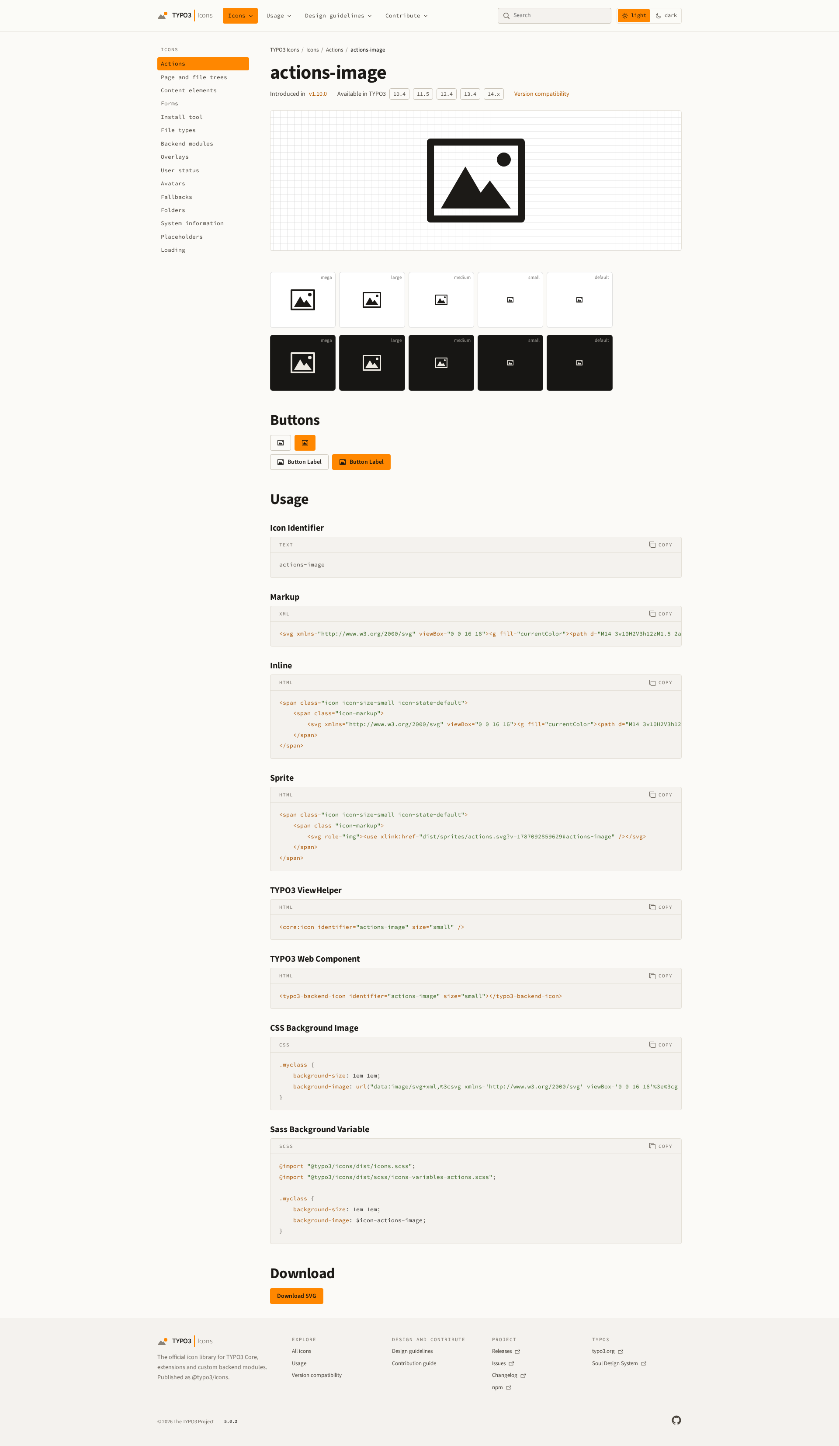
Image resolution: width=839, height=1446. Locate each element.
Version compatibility (541, 94)
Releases (502, 1351)
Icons (237, 15)
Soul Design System (615, 1363)
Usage (275, 15)
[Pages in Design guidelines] (369, 15)
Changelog (504, 1375)
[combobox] (559, 15)
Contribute (402, 15)
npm (497, 1387)
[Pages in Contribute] (425, 15)
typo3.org (603, 1351)
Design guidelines (334, 15)
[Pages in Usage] (289, 15)
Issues (499, 1363)
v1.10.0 (318, 94)
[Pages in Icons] (250, 15)
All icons (301, 1351)
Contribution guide (414, 1363)
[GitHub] (676, 1420)
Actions (334, 50)
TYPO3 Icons (284, 50)
